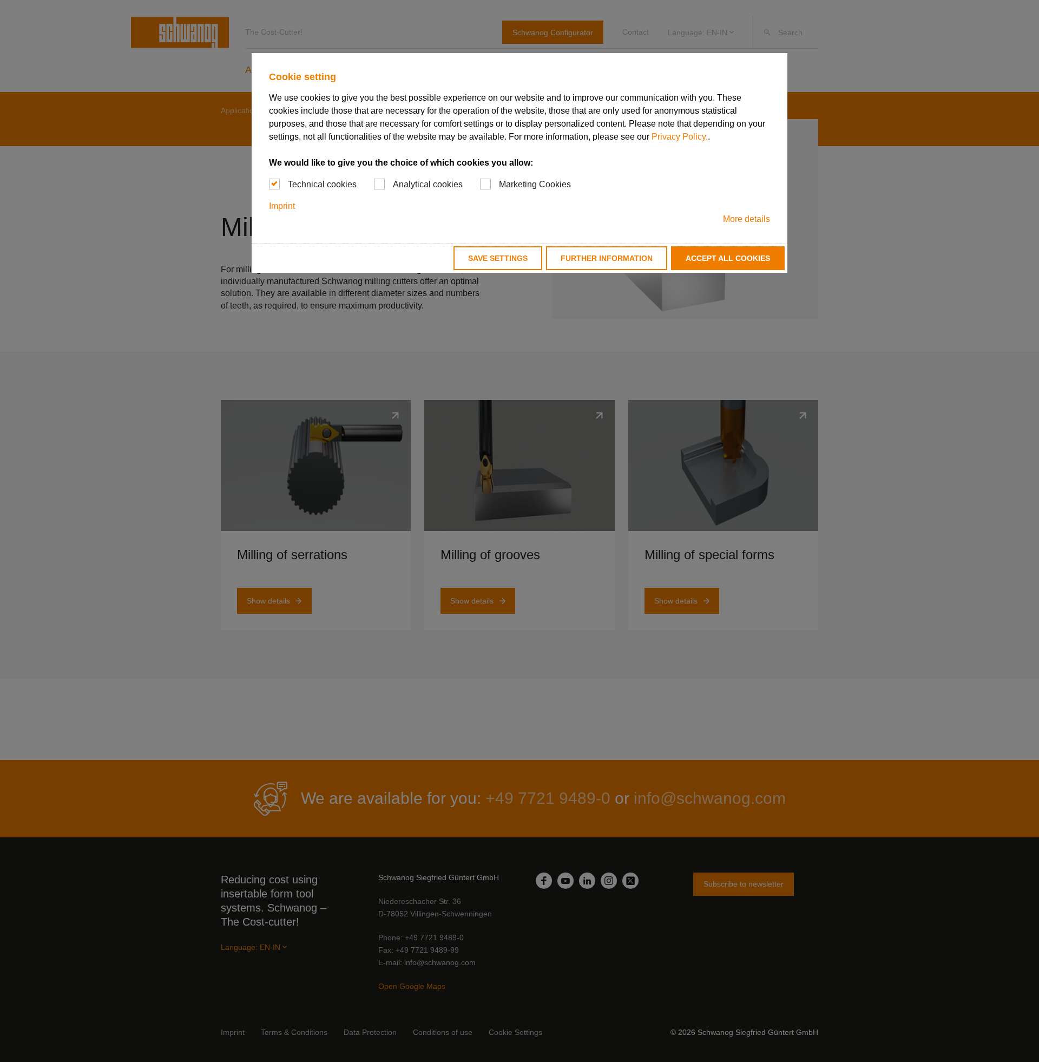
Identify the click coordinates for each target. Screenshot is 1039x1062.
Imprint (282, 206)
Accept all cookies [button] (728, 258)
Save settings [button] (498, 258)
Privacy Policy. (680, 136)
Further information (607, 258)
